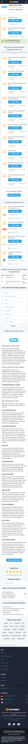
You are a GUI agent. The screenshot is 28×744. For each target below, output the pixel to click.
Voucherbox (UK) (8, 699)
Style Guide (4, 680)
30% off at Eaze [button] (12, 150)
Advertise (3, 677)
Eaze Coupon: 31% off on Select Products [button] (16, 137)
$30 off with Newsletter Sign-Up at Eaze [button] (17, 84)
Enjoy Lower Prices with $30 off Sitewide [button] (16, 111)
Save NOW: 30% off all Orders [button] (15, 163)
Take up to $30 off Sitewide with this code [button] (16, 28)
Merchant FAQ (4, 666)
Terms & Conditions (14, 720)
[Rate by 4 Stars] (17, 571)
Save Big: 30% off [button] (12, 17)
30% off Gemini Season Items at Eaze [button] (16, 175)
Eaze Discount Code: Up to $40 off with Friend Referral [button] (17, 98)
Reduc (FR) (6, 702)
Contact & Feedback (6, 656)
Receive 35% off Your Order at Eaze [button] (17, 124)
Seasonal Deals (5, 688)
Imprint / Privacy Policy (9, 718)
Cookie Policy (19, 718)
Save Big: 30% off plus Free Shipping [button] (15, 253)
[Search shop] (26, 1)
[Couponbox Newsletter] (19, 725)
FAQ (2, 659)
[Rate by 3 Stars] (14, 571)
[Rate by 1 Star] (7, 571)
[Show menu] (2, 1)
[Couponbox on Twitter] (14, 725)
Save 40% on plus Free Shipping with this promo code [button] (16, 207)
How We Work (4, 669)
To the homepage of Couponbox (14, 2)
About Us (3, 653)
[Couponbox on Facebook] (9, 725)
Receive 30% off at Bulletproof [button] (16, 222)
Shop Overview (4, 662)
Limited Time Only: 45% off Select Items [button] (17, 58)
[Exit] (25, 739)
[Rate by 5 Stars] (21, 571)
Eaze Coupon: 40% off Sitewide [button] (16, 71)
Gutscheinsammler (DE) (10, 696)
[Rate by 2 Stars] (10, 571)
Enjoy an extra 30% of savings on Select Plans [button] (16, 237)
